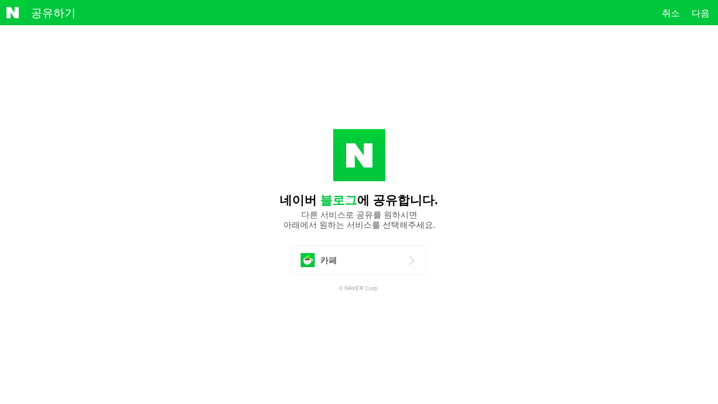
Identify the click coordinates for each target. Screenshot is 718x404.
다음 (701, 13)
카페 (332, 264)
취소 (671, 13)
